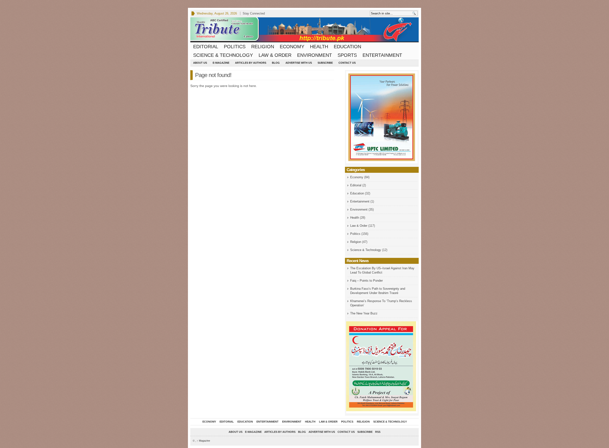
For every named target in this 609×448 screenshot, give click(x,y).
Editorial (205, 46)
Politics (235, 46)
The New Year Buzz (364, 313)
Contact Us (347, 62)
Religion (262, 46)
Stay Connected (254, 13)
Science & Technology (223, 55)
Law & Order (275, 55)
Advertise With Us (298, 62)
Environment (314, 55)
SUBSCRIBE (325, 62)
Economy (292, 46)
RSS (377, 431)
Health (319, 46)
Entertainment (382, 55)
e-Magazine (221, 62)
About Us (200, 62)
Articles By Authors (250, 62)
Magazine (203, 440)
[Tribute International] (304, 29)
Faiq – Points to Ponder (366, 280)
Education (347, 46)
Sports (347, 55)
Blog (276, 62)
